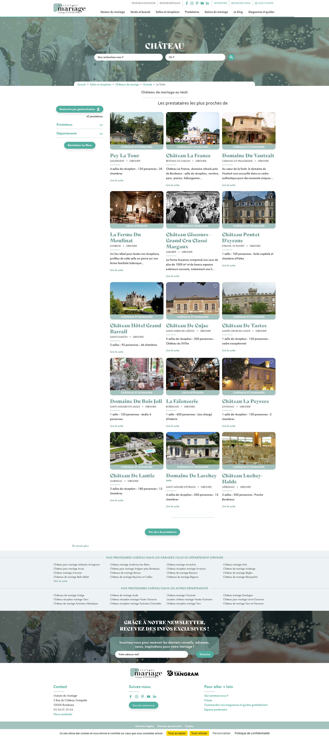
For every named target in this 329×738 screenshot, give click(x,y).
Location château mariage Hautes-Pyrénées (189, 599)
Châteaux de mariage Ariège (68, 595)
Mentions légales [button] (144, 726)
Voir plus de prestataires (162, 532)
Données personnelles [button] (169, 726)
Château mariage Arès (235, 564)
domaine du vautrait (248, 155)
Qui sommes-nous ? (216, 695)
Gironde (147, 84)
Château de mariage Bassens (182, 573)
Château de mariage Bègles (238, 573)
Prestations (64, 124)
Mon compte (265, 3)
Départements (67, 133)
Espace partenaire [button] (215, 709)
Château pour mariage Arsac (68, 568)
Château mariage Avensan (67, 573)
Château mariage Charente (181, 595)
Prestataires (192, 12)
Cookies (189, 726)
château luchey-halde (242, 478)
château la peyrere (245, 401)
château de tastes (244, 325)
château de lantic (132, 475)
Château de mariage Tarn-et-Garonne (243, 603)
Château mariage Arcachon (181, 564)
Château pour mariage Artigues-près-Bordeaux (135, 568)
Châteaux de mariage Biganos (183, 577)
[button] (186, 3)
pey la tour (124, 155)
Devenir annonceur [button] (143, 3)
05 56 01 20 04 (63, 709)
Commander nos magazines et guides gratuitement (235, 705)
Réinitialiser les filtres (80, 145)
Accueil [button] (81, 84)
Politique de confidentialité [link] (252, 733)
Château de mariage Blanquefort (240, 577)
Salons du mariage (216, 12)
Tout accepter (177, 733)
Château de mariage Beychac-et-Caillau (131, 577)
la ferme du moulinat (125, 237)
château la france (188, 155)
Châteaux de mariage (127, 84)
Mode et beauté (140, 12)
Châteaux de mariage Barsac (125, 573)
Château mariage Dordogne (238, 595)
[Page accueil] (69, 8)
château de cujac (187, 325)
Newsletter (220, 3)
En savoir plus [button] (80, 546)
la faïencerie (182, 401)
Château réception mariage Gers (70, 599)
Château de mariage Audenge (239, 568)
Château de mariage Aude (124, 595)
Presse (208, 700)
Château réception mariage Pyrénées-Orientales (135, 603)
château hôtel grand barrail (135, 328)
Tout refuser (199, 733)
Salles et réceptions (167, 12)
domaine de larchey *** (191, 478)
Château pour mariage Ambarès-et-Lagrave (76, 564)
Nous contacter (62, 714)
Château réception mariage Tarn (184, 603)
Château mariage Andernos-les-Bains (130, 564)
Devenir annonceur (143, 705)
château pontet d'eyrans (241, 237)
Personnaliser (222, 733)
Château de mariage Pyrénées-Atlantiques (75, 603)
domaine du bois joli (136, 401)
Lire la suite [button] (116, 180)
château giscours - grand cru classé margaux (188, 240)
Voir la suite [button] (60, 581)
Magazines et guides (261, 12)
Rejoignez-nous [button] (240, 3)
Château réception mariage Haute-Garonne (133, 599)
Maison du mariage (112, 12)
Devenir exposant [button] (170, 3)
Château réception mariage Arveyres (186, 568)
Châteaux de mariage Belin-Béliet (71, 577)
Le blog (238, 12)
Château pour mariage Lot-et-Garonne (243, 599)
